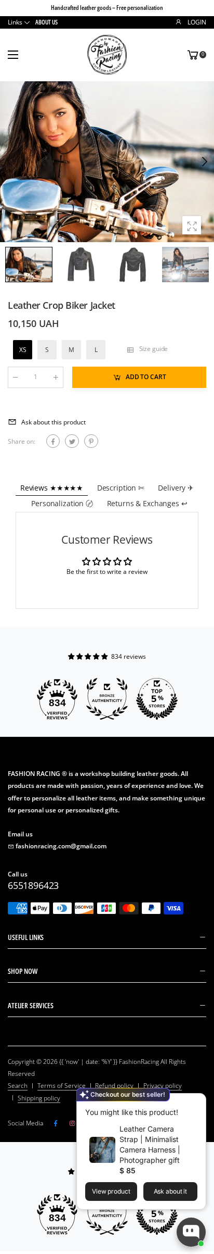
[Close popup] (196, 1103)
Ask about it (171, 1191)
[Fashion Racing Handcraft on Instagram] (72, 1123)
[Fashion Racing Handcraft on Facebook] (55, 1123)
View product (111, 1191)
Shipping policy (39, 1098)
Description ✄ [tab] (120, 488)
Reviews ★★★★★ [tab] (51, 488)
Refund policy (114, 1085)
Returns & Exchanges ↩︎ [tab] (147, 503)
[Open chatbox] (191, 1232)
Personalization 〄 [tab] (62, 503)
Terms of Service (61, 1085)
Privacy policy (162, 1085)
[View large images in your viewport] (191, 225)
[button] (203, 162)
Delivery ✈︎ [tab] (176, 488)
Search (18, 1085)
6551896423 (33, 885)
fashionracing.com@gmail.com (61, 846)
